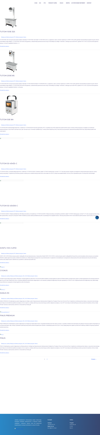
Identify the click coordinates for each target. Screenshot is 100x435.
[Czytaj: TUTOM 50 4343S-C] (11, 149)
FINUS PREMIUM (7, 315)
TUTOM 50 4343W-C (9, 206)
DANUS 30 (4, 293)
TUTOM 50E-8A (6, 119)
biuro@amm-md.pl (52, 428)
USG (40, 2)
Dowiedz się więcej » (4, 46)
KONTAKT (89, 2)
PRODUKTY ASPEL (52, 2)
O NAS (35, 2)
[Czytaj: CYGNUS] (2, 267)
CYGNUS (4, 270)
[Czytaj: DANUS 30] (2, 289)
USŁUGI (61, 2)
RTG (45, 2)
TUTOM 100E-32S (7, 32)
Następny (94, 359)
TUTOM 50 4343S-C (8, 163)
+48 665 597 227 (51, 424)
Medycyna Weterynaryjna (7, 37)
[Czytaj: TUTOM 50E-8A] (11, 105)
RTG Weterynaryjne (18, 37)
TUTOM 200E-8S (7, 76)
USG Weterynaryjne (29, 276)
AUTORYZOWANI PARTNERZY (78, 2)
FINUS (2, 338)
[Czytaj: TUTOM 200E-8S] (11, 61)
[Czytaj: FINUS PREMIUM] (4, 312)
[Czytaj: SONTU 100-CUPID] (11, 233)
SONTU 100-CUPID (8, 248)
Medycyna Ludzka (5, 276)
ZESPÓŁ (68, 2)
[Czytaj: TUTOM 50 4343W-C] (11, 191)
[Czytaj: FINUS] (1, 334)
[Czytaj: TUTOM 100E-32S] (11, 17)
